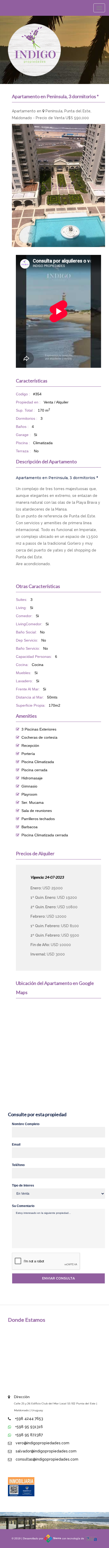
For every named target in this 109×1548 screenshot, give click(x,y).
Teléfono (18, 1165)
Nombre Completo (25, 1124)
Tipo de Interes (23, 1185)
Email (16, 1144)
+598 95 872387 (29, 1435)
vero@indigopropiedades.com (42, 1443)
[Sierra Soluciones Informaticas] (91, 1538)
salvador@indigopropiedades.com (46, 1451)
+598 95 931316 (29, 1427)
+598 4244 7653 (29, 1418)
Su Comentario (23, 1206)
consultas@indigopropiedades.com (47, 1459)
